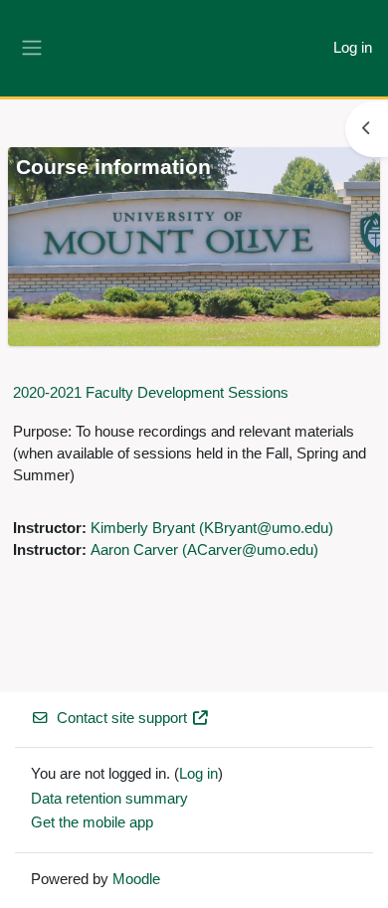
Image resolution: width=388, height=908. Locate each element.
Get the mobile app (92, 822)
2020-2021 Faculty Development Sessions (151, 392)
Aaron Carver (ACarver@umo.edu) (204, 550)
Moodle (136, 879)
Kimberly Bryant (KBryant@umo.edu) (212, 528)
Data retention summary (109, 799)
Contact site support (122, 718)
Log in (352, 48)
